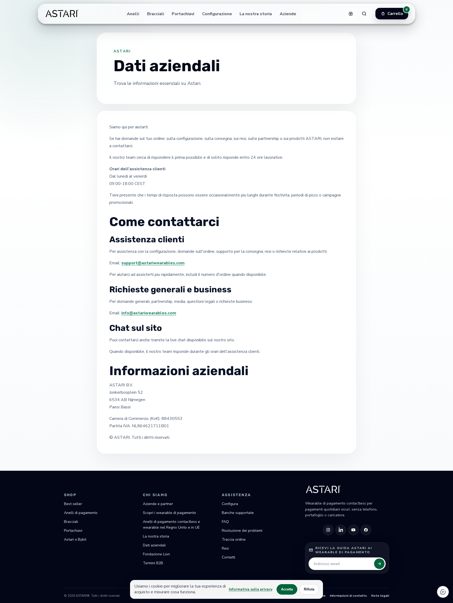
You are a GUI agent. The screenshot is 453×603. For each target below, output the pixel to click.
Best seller (73, 503)
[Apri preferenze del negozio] (351, 13)
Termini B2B (153, 563)
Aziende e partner (158, 503)
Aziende (288, 14)
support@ (131, 263)
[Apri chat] (443, 592)
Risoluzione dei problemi (242, 530)
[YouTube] (353, 530)
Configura (230, 503)
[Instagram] (328, 530)
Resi (225, 548)
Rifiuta (309, 589)
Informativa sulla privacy (250, 589)
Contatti (228, 557)
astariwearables (158, 263)
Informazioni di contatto (348, 596)
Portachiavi (183, 14)
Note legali (380, 596)
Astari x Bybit (75, 539)
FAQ (225, 521)
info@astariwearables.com (148, 313)
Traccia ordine (234, 539)
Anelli (133, 14)
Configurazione (217, 14)
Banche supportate (238, 512)
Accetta (287, 589)
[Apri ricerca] (364, 13)
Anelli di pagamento (81, 512)
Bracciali (155, 14)
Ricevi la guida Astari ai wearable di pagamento (343, 550)
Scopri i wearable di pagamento (169, 512)
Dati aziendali (154, 545)
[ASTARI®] (61, 14)
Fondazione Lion (156, 554)
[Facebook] (366, 530)
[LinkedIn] (341, 530)
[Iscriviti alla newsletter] (379, 563)
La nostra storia (256, 14)
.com (180, 263)
